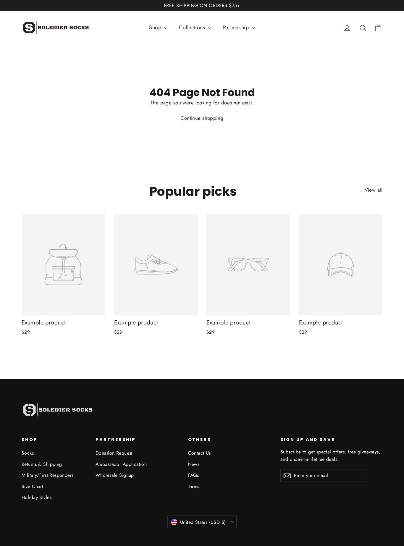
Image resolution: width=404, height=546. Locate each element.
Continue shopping (201, 118)
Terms (193, 486)
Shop (156, 27)
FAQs (193, 475)
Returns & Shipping (42, 464)
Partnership (237, 27)
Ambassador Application (121, 464)
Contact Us (199, 453)
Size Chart (32, 486)
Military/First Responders (48, 475)
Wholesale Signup (115, 475)
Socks (28, 453)
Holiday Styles (36, 497)
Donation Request (114, 453)
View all (373, 189)
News (194, 464)
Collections (192, 27)
